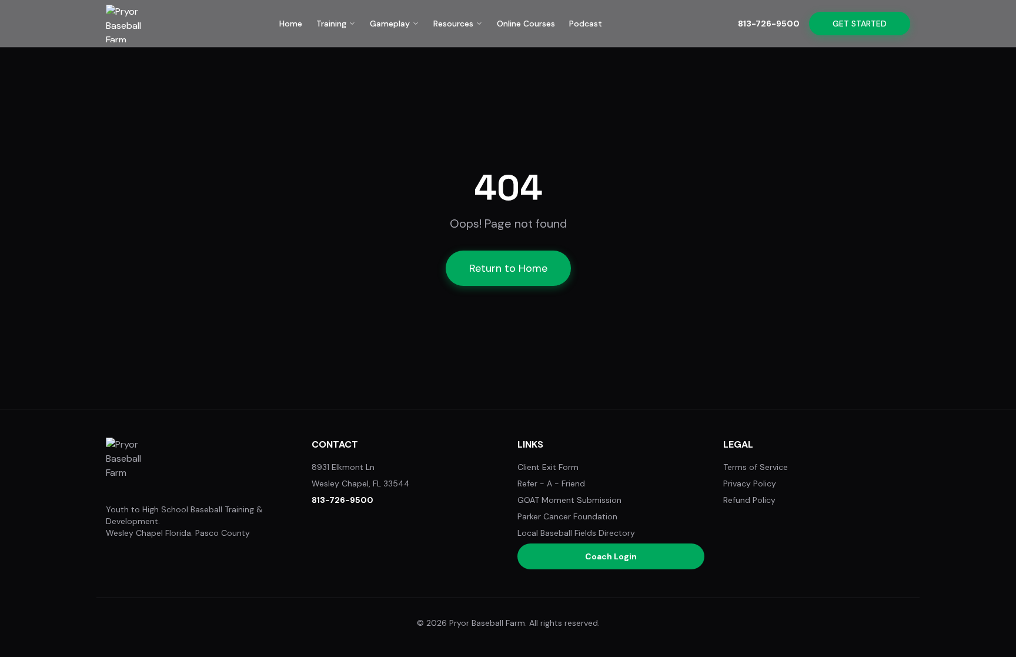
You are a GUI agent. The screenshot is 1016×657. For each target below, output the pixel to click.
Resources (453, 23)
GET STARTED (860, 23)
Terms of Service (755, 467)
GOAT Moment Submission (569, 500)
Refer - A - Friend (551, 483)
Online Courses (526, 23)
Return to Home (508, 268)
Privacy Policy (749, 483)
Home (290, 23)
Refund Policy (749, 500)
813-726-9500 (769, 23)
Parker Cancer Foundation (567, 516)
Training (331, 23)
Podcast (585, 23)
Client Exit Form (548, 467)
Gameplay (390, 23)
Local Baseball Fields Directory (576, 533)
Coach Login (611, 556)
